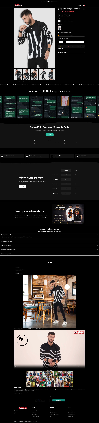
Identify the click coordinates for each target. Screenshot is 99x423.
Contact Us (34, 412)
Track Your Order (53, 412)
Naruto (72, 220)
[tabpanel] (18, 74)
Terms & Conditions (35, 416)
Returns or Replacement (54, 414)
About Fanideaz (35, 410)
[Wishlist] (82, 5)
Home (15, 81)
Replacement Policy (71, 414)
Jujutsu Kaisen (64, 220)
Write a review (58, 400)
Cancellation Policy (71, 412)
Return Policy (70, 410)
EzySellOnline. (34, 421)
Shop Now (49, 134)
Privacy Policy (34, 414)
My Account (52, 410)
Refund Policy (70, 416)
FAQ (51, 416)
